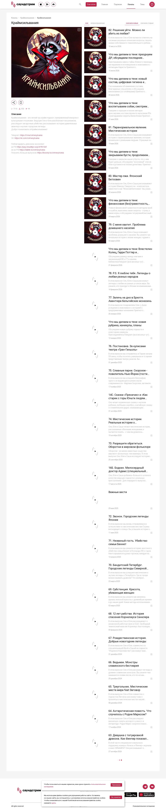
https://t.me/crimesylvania (31, 135)
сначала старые (147, 23)
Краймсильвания (27, 18)
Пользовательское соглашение (144, 806)
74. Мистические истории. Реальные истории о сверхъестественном (125, 422)
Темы (142, 4)
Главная (104, 4)
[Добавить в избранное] (20, 102)
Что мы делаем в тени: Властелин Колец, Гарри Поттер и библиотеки (130, 252)
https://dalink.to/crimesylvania (32, 150)
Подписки (118, 4)
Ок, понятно (116, 797)
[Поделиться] (13, 102)
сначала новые (132, 23)
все (86, 23)
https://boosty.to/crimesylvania (50, 153)
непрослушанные (98, 23)
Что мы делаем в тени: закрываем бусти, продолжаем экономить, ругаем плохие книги (129, 155)
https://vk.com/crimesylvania (27, 138)
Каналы (131, 4)
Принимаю (116, 785)
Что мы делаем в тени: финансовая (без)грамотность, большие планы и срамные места (130, 204)
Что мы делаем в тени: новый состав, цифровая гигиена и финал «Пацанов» (128, 82)
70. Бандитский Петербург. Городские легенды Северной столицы (128, 568)
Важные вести (118, 492)
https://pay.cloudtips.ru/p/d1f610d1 (32, 147)
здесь (53, 803)
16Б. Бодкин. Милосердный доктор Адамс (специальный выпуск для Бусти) (127, 471)
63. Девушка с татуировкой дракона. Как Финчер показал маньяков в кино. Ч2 (128, 738)
